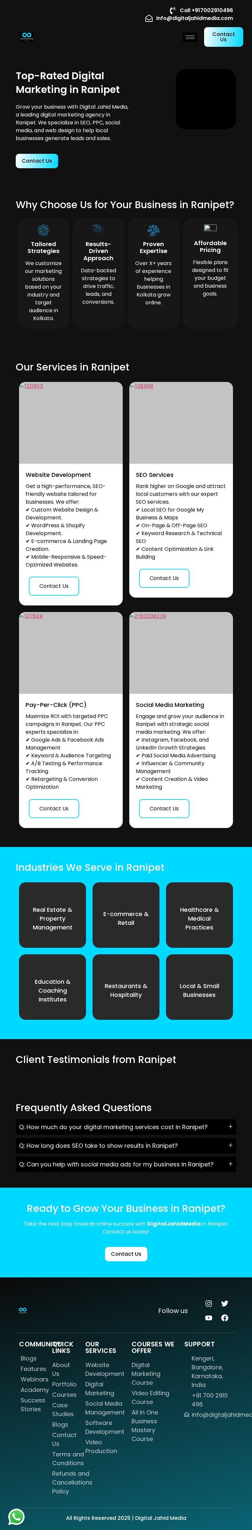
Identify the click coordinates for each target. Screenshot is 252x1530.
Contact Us (54, 586)
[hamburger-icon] (190, 37)
